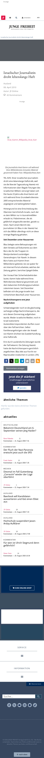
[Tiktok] (35, 705)
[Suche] (38, 696)
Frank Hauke (8, 460)
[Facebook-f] (9, 705)
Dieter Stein (7, 553)
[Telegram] (30, 705)
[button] (10, 17)
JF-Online (7, 485)
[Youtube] (19, 705)
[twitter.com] (14, 705)
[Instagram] (25, 705)
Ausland (7, 83)
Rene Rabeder (8, 438)
